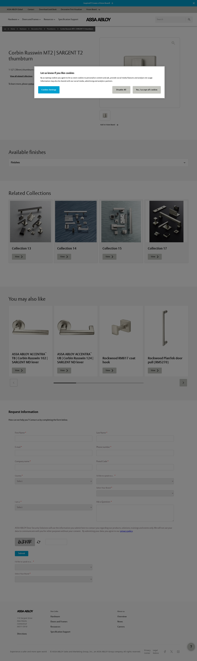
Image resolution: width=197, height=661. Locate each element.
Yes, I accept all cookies (147, 89)
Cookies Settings (48, 89)
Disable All (121, 89)
